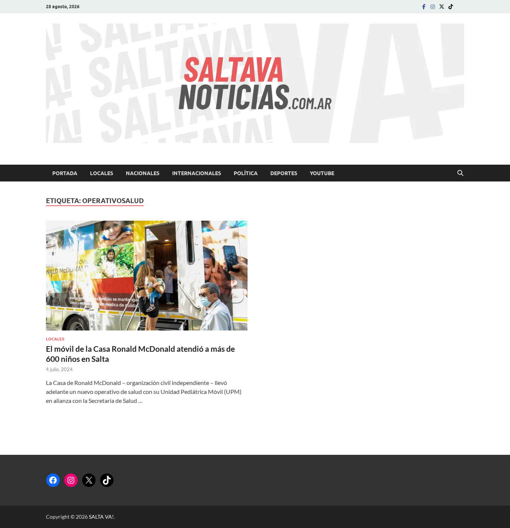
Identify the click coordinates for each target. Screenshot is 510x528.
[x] (441, 6)
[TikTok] (106, 480)
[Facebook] (423, 6)
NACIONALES (142, 173)
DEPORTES (283, 173)
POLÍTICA (246, 173)
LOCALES (101, 173)
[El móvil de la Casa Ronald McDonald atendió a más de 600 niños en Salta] (147, 275)
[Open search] (460, 173)
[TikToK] (450, 6)
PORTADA (64, 173)
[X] (89, 480)
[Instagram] (432, 6)
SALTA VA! (101, 516)
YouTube (322, 173)
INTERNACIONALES (196, 173)
